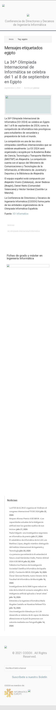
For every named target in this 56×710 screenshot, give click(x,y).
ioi (8, 231)
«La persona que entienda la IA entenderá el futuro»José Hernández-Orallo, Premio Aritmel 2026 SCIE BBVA (29, 558)
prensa (36, 88)
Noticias (10, 225)
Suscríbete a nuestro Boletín (29, 677)
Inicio (11, 39)
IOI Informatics (20, 213)
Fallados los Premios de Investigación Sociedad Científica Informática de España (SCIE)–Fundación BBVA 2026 (27, 568)
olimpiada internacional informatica (25, 231)
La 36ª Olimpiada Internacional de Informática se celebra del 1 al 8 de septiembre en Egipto (26, 72)
